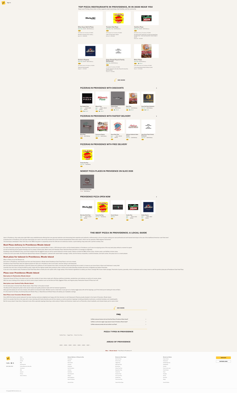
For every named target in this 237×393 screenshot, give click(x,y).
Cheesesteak (165, 364)
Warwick (69, 360)
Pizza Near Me (23, 364)
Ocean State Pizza (115, 134)
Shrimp (164, 375)
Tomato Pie (117, 371)
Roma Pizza (82, 134)
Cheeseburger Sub (166, 362)
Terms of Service (23, 375)
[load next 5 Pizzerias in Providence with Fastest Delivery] (156, 116)
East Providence (71, 368)
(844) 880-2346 (9, 366)
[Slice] (3, 3)
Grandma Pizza (118, 373)
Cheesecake (165, 360)
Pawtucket (70, 366)
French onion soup (166, 368)
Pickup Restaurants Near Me (25, 366)
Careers (21, 360)
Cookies (164, 366)
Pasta (164, 371)
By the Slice (117, 366)
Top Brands (22, 368)
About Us (22, 358)
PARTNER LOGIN (223, 361)
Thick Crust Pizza (118, 379)
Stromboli (165, 377)
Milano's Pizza (99, 106)
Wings (164, 379)
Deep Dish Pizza (118, 364)
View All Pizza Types (119, 382)
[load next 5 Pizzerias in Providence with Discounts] (156, 88)
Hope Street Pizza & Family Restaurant (147, 135)
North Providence (71, 379)
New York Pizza (118, 358)
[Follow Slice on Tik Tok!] (9, 363)
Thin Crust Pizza (118, 375)
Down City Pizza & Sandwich (147, 106)
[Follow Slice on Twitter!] (8, 363)
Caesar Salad (165, 358)
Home (21, 357)
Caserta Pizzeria (114, 215)
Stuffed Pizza (118, 377)
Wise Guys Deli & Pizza (85, 215)
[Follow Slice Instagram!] (13, 363)
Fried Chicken (166, 370)
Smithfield (70, 371)
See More (121, 80)
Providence (70, 358)
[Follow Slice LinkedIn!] (11, 363)
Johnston (69, 370)
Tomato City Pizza (84, 162)
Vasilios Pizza (129, 215)
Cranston (69, 364)
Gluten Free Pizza (118, 368)
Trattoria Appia (114, 106)
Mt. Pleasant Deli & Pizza (85, 189)
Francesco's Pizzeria (100, 134)
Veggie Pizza (117, 362)
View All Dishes (166, 382)
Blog (21, 362)
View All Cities (70, 382)
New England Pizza (84, 106)
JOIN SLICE (223, 357)
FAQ (21, 370)
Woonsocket (70, 362)
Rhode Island (113, 350)
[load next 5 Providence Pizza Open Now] (156, 197)
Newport (69, 375)
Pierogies (165, 373)
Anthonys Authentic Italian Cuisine (132, 135)
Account (21, 371)
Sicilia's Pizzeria (145, 215)
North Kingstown (71, 377)
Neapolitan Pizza (118, 370)
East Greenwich (71, 373)
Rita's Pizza (128, 106)
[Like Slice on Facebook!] (6, 363)
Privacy (21, 373)
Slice (106, 350)
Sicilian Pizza (118, 360)
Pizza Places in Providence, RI (125, 350)
